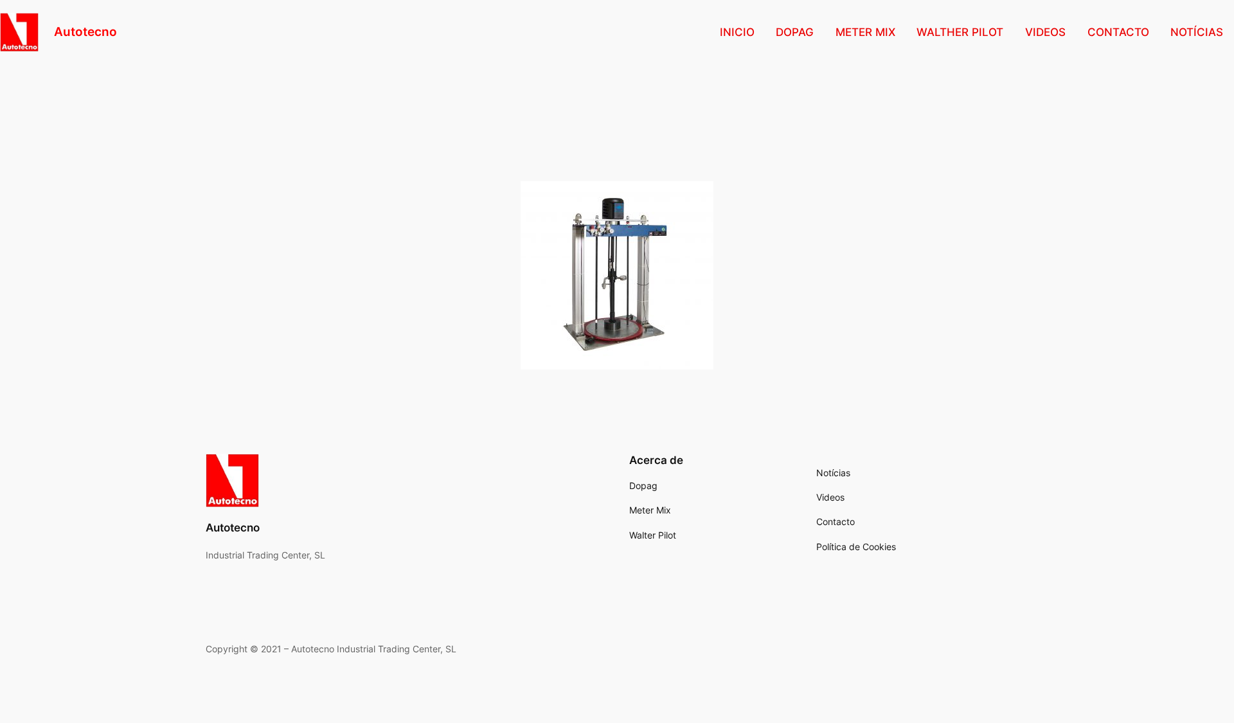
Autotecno (85, 31)
